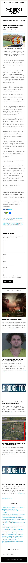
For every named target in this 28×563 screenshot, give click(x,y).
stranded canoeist (18, 225)
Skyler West (10, 225)
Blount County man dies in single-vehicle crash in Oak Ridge (12, 402)
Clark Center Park (10, 222)
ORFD (19, 223)
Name (5, 254)
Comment (6, 241)
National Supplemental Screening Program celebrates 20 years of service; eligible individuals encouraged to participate (14, 519)
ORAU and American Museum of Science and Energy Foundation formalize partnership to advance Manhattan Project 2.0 (13, 531)
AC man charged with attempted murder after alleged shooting (12, 360)
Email (5, 261)
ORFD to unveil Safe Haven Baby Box (13, 484)
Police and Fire (6, 219)
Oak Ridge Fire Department (12, 223)
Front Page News (14, 218)
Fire (9, 218)
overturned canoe (12, 224)
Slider (11, 219)
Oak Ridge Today (14, 11)
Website (5, 267)
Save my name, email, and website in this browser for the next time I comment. (13, 276)
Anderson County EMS (13, 220)
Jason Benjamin (17, 222)
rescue (17, 224)
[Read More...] (14, 329)
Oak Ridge (20, 218)
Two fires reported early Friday (12, 319)
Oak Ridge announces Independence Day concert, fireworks (14, 443)
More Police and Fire (7, 498)
